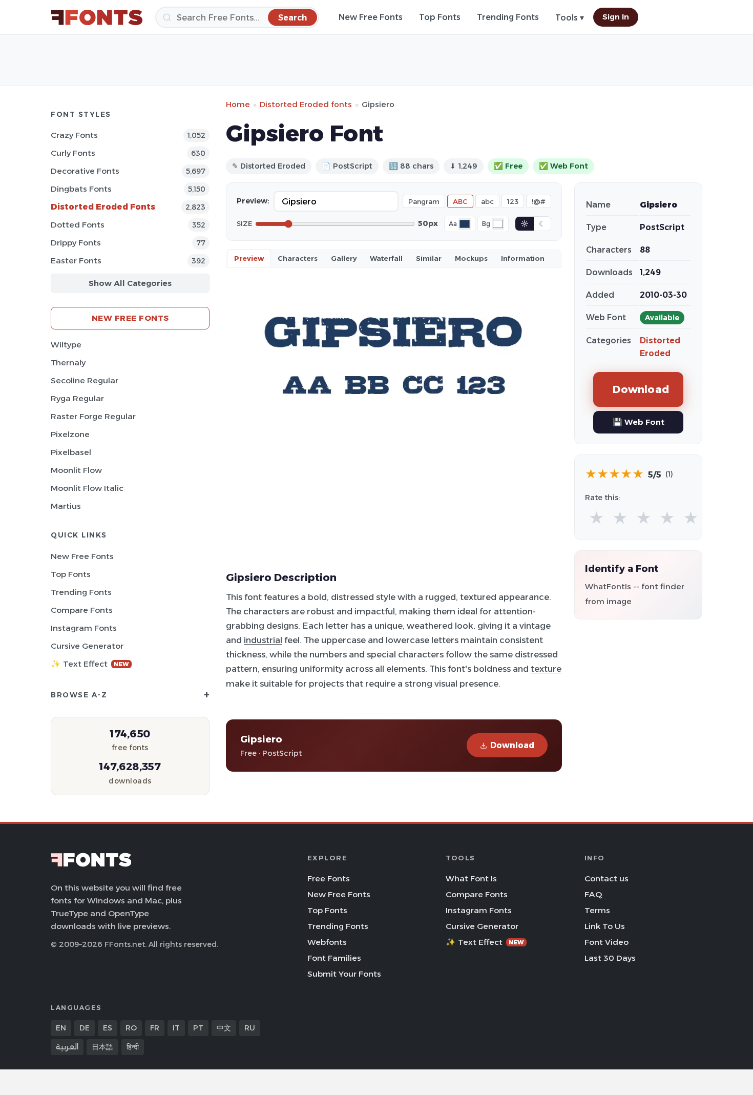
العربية (67, 1046)
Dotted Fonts (77, 225)
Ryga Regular (77, 398)
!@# (539, 201)
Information (523, 258)
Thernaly (68, 362)
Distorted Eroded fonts (306, 104)
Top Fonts (440, 17)
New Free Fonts (371, 17)
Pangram (424, 201)
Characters (298, 258)
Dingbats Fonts (81, 189)
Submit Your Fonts (344, 974)
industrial (263, 640)
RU (249, 1027)
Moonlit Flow (76, 470)
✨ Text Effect (90, 664)
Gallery (344, 258)
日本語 (102, 1046)
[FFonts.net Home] (97, 17)
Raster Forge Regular (93, 416)
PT (198, 1027)
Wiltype (66, 344)
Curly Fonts (73, 153)
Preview (249, 258)
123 (512, 201)
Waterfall (386, 258)
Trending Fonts (508, 17)
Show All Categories (130, 283)
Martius (66, 506)
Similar (429, 258)
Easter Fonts (76, 260)
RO (131, 1027)
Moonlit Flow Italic (87, 488)
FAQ (593, 894)
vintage (535, 626)
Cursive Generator (87, 646)
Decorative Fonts (85, 171)
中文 (224, 1027)
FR (154, 1027)
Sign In (615, 17)
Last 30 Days (610, 958)
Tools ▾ (569, 18)
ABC (460, 201)
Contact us (606, 878)
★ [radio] (596, 518)
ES (107, 1027)
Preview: (253, 200)
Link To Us (604, 926)
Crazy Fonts (74, 135)
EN (61, 1027)
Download (512, 745)
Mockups (471, 258)
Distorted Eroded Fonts (103, 207)
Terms (597, 910)
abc (487, 201)
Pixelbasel (71, 452)
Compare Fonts (82, 610)
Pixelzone (70, 434)
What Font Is (471, 878)
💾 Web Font (638, 422)
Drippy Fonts (76, 242)
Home (238, 104)
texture (546, 669)
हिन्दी (133, 1046)
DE (84, 1027)
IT (176, 1027)
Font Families (334, 958)
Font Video (606, 942)
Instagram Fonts (84, 628)
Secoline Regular (84, 380)
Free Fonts (328, 878)
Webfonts (327, 942)
